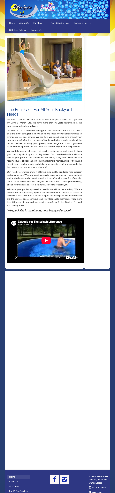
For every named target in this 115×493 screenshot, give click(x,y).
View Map (100, 11)
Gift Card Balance (17, 30)
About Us (24, 22)
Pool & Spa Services (60, 22)
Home (12, 22)
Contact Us (36, 30)
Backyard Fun (80, 22)
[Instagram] (64, 479)
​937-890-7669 (100, 8)
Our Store (37, 22)
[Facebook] (54, 479)
